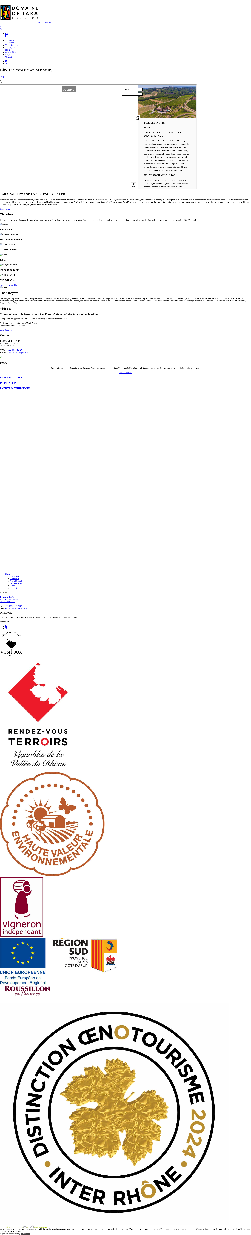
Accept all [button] (25, 1234)
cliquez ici (26, 1231)
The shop (18, 285)
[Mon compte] (1, 27)
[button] (125, 81)
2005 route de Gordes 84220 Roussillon (9, 599)
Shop (2, 76)
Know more (5, 209)
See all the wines (7, 285)
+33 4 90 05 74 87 (14, 350)
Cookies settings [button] (14, 1234)
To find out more (125, 372)
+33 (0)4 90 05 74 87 (13, 606)
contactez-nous (6, 330)
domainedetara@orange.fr (19, 352)
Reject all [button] (4, 1234)
